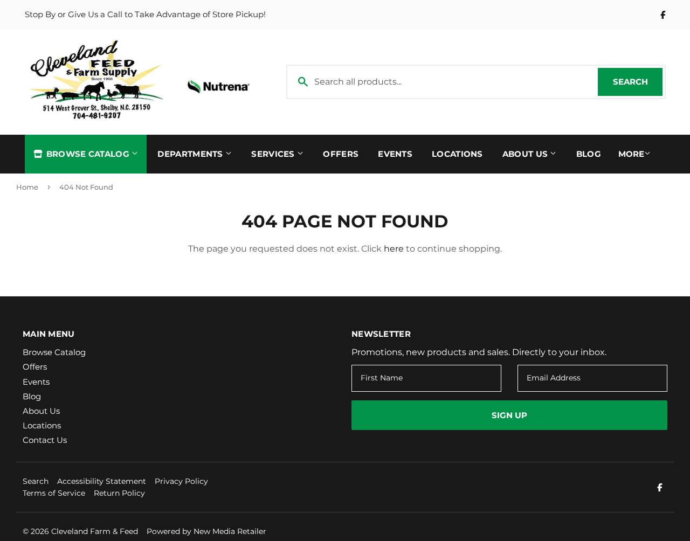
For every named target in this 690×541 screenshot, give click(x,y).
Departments (191, 154)
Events (395, 154)
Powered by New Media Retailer (206, 531)
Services (274, 154)
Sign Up (509, 415)
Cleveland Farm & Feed (94, 531)
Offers (340, 154)
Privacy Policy (181, 481)
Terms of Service (54, 493)
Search (638, 82)
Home (27, 187)
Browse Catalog (88, 154)
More (631, 154)
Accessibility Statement (101, 481)
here (394, 249)
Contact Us (45, 440)
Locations (457, 154)
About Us (526, 154)
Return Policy (119, 493)
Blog (588, 154)
